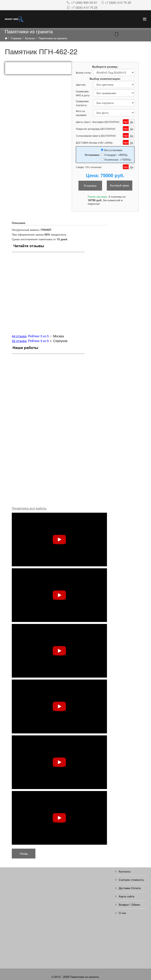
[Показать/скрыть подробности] (107, 35)
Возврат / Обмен (129, 904)
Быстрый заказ (119, 185)
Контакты (124, 871)
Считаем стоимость (131, 880)
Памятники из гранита (53, 38)
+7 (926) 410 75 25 (118, 2)
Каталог (30, 38)
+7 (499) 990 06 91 (84, 2)
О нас (122, 913)
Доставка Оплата (129, 888)
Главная (16, 38)
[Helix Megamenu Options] (144, 18)
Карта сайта (126, 896)
